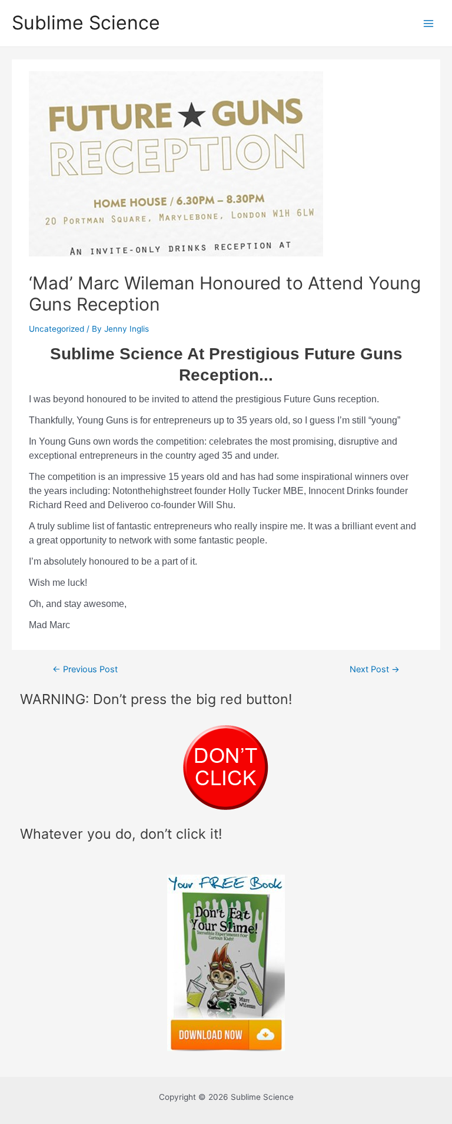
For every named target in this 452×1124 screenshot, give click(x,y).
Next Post (375, 669)
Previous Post (85, 669)
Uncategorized (56, 328)
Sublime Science (86, 22)
